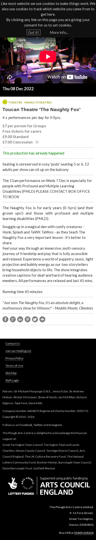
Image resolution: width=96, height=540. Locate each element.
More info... (59, 32)
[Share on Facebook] (5, 319)
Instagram (55, 425)
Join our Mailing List (18, 351)
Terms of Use (14, 365)
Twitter (38, 425)
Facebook (25, 425)
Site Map (10, 373)
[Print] (42, 319)
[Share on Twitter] (35, 319)
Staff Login (12, 380)
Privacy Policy (14, 358)
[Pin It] (28, 319)
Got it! (33, 32)
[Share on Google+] (13, 319)
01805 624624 (84, 533)
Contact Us (12, 343)
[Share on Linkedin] (20, 319)
